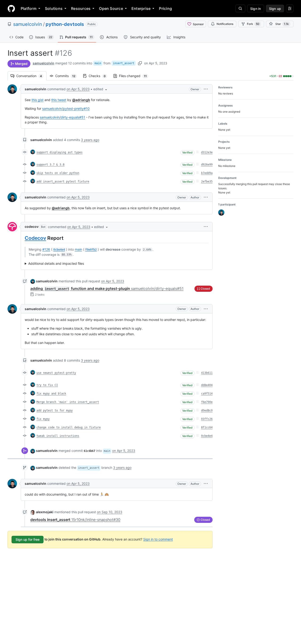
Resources (81, 8)
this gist (38, 100)
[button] (100, 89)
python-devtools (65, 24)
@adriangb (81, 100)
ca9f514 (207, 393)
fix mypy (43, 419)
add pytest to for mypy (54, 410)
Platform (28, 8)
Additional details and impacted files (56, 263)
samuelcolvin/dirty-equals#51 (62, 117)
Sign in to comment (158, 539)
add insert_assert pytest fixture (62, 181)
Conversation (31, 76)
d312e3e (207, 152)
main (98, 63)
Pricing (165, 8)
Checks (99, 76)
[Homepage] (11, 8)
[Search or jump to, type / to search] (240, 8)
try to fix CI (47, 385)
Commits (67, 76)
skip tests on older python (57, 173)
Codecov (35, 238)
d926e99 (207, 164)
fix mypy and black (51, 393)
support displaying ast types (59, 152)
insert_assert (123, 63)
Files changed (135, 76)
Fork (253, 24)
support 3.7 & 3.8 (50, 164)
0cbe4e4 (207, 436)
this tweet (58, 100)
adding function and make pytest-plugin (106, 288)
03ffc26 (207, 419)
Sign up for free (28, 539)
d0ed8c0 (207, 410)
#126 (46, 249)
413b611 (207, 373)
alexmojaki (44, 512)
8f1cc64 (207, 427)
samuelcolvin (27, 24)
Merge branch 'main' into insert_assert (67, 402)
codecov (32, 227)
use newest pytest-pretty (56, 373)
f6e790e (207, 402)
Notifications (225, 24)
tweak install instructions (57, 436)
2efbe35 (207, 181)
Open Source (111, 8)
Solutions (54, 8)
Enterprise (140, 8)
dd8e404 (207, 385)
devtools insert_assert (75, 519)
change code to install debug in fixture (68, 427)
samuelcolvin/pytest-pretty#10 (66, 108)
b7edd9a (207, 173)
